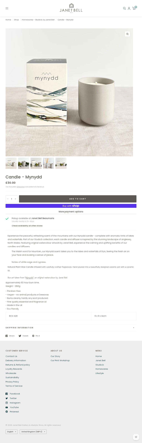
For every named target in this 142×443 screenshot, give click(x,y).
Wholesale (11, 373)
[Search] (124, 8)
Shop (16, 19)
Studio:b (100, 364)
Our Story (55, 356)
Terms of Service (14, 385)
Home (8, 19)
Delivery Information (16, 360)
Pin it (38, 336)
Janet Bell (100, 360)
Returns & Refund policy (18, 364)
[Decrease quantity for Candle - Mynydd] (8, 198)
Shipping (21, 187)
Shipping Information (19, 328)
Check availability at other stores (27, 226)
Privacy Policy (12, 381)
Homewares (102, 368)
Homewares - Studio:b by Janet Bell (38, 19)
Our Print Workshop (60, 360)
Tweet (25, 336)
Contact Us (11, 356)
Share (12, 336)
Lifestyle (100, 373)
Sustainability (12, 377)
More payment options (71, 211)
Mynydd (29, 277)
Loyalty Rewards (14, 368)
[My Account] (129, 8)
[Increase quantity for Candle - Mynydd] (15, 198)
